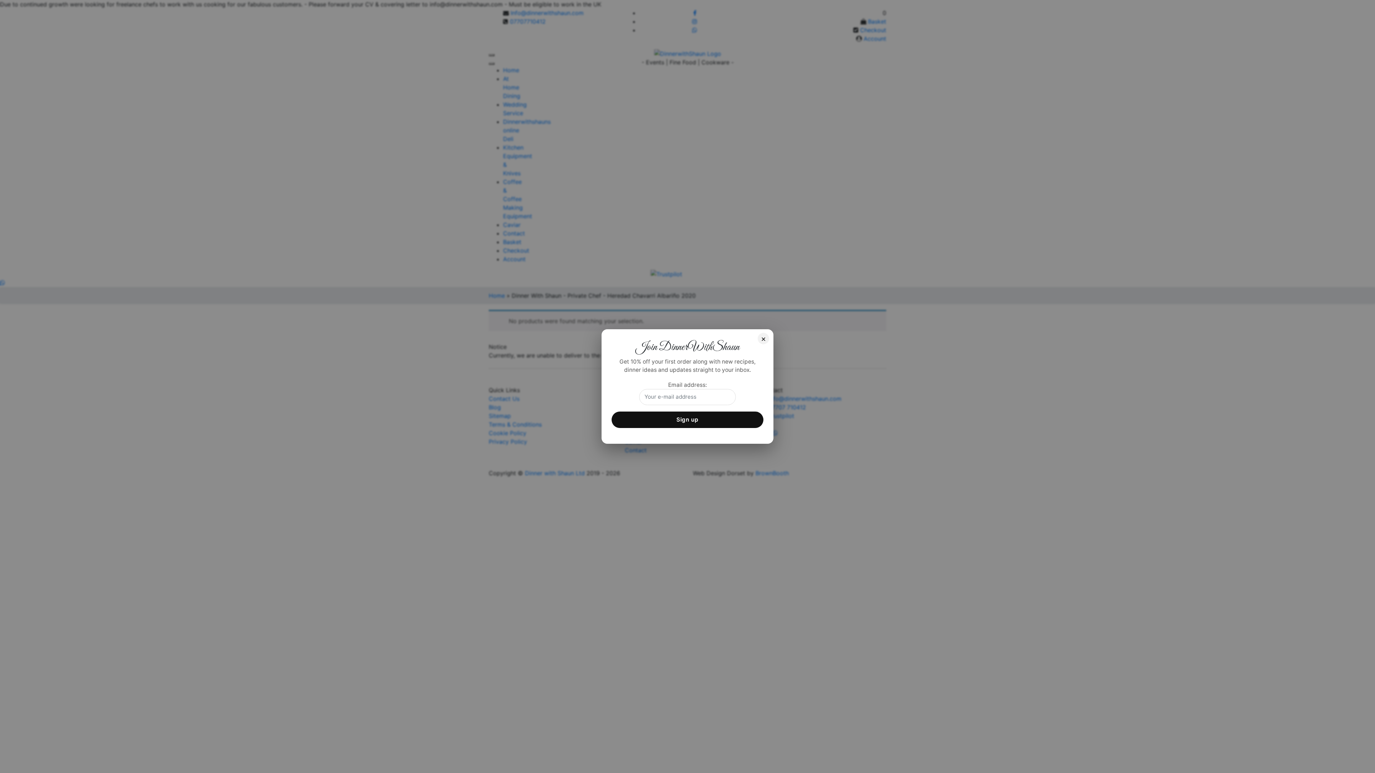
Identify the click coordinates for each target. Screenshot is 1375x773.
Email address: (687, 384)
